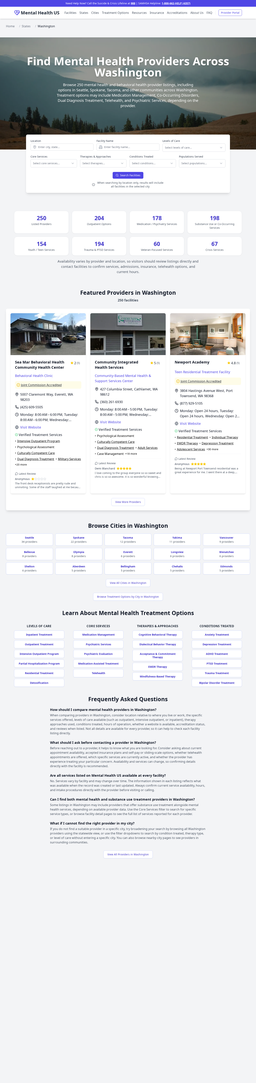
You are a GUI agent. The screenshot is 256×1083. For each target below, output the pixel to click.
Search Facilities (130, 175)
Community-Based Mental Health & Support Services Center (123, 378)
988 (133, 3)
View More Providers (128, 502)
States (83, 13)
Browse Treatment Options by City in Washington (128, 596)
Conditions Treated (141, 156)
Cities (95, 13)
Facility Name (105, 141)
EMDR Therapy (187, 443)
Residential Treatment (192, 437)
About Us (197, 13)
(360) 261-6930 (111, 402)
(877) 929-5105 (191, 403)
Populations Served (191, 156)
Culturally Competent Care (36, 453)
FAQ (209, 13)
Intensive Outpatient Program (38, 441)
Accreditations (177, 13)
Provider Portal (230, 12)
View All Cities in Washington (128, 583)
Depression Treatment (218, 443)
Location (36, 141)
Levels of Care (171, 141)
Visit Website (30, 427)
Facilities (70, 13)
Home (10, 26)
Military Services (69, 459)
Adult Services (148, 448)
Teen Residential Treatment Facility (202, 372)
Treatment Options (115, 13)
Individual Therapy (225, 437)
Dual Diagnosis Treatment (35, 459)
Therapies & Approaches (95, 156)
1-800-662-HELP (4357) (176, 3)
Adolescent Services (191, 449)
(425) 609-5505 (31, 407)
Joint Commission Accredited (41, 385)
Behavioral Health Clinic (34, 375)
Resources (139, 13)
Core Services (39, 156)
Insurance (157, 13)
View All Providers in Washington (128, 854)
